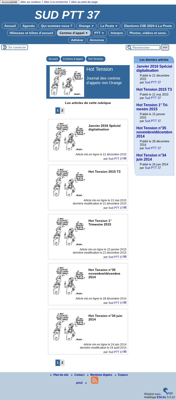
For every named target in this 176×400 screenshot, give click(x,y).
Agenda (28, 26)
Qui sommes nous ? (56, 26)
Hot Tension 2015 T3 (154, 89)
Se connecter (17, 47)
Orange (86, 26)
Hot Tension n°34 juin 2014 (151, 157)
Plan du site (61, 374)
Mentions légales (101, 374)
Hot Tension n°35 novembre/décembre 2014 (154, 132)
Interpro (117, 33)
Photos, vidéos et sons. (148, 33)
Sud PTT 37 (115, 158)
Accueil (10, 26)
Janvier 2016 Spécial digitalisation (154, 68)
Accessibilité (9, 2)
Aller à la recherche (56, 2)
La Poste (109, 26)
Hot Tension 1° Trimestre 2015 (152, 107)
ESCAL (161, 397)
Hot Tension (95, 59)
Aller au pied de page (84, 2)
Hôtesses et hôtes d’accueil (31, 33)
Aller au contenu (30, 2)
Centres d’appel (74, 33)
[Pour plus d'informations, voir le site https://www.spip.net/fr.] (168, 394)
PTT (99, 33)
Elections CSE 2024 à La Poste (148, 26)
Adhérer (77, 40)
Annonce (97, 40)
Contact (79, 374)
